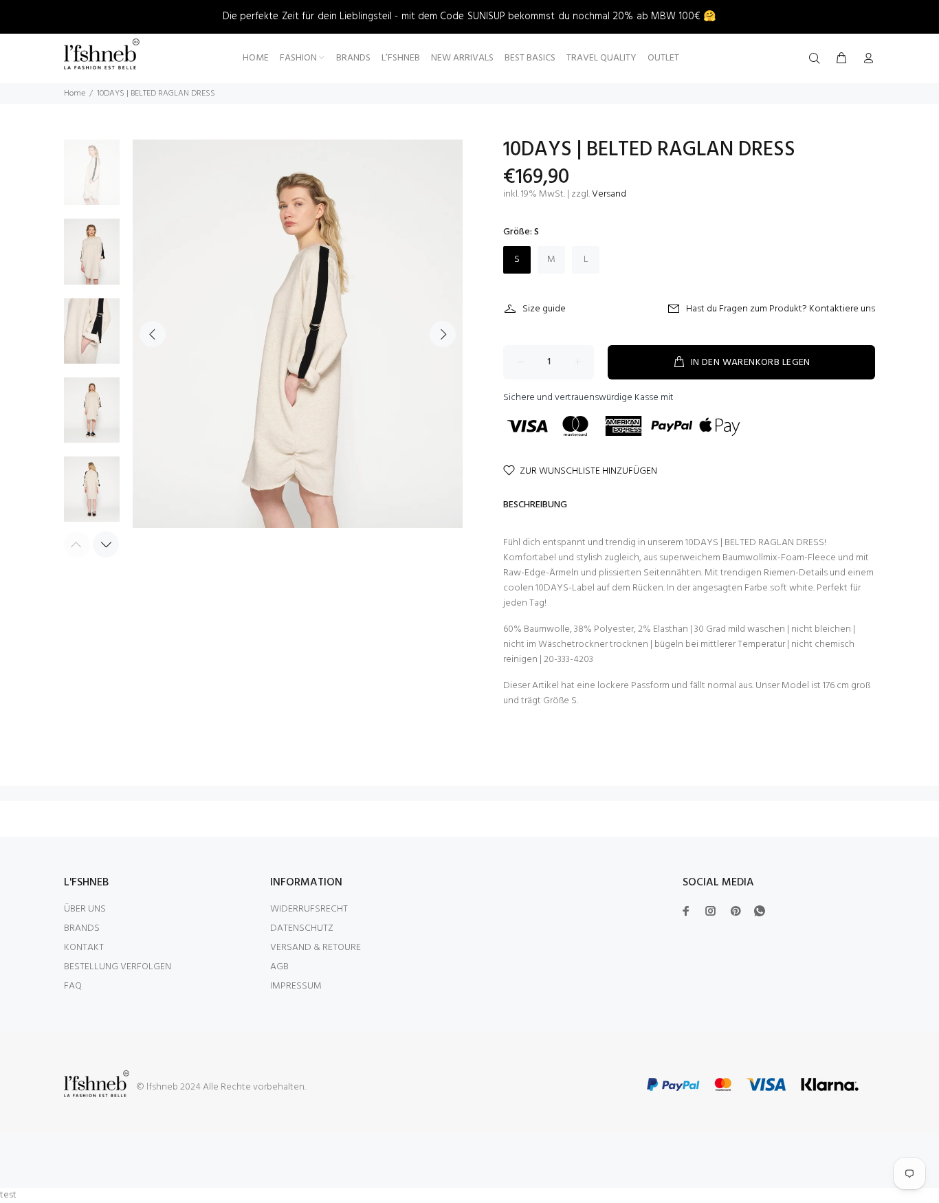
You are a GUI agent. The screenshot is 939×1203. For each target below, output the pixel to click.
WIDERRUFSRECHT (309, 909)
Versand (609, 194)
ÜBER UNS (85, 909)
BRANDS (82, 928)
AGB (279, 967)
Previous (153, 334)
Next (443, 334)
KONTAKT (84, 948)
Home (74, 93)
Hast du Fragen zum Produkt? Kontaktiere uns (780, 309)
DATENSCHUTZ (301, 928)
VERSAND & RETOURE (315, 948)
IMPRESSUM (296, 986)
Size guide (544, 309)
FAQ (73, 986)
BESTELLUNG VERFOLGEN (117, 967)
